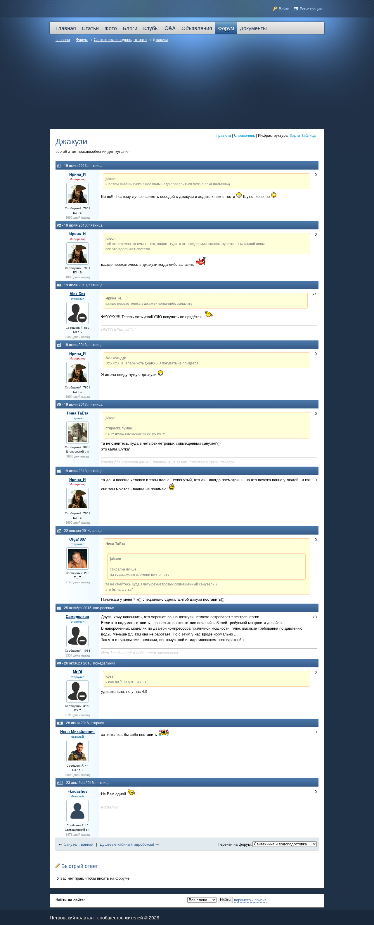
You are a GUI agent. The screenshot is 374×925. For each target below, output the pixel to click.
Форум (82, 39)
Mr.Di (77, 671)
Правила (223, 135)
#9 (59, 663)
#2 (59, 225)
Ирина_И (77, 174)
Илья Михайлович (77, 731)
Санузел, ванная (78, 844)
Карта (295, 135)
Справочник (244, 135)
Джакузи (160, 39)
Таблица (308, 135)
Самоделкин (77, 616)
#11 (60, 782)
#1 (59, 165)
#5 (59, 404)
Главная (63, 39)
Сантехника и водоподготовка (120, 39)
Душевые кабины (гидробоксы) (127, 844)
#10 (60, 722)
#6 (59, 470)
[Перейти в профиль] (77, 201)
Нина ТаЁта (77, 413)
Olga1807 (77, 539)
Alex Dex (77, 293)
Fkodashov (77, 791)
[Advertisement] (187, 86)
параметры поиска (250, 899)
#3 (59, 284)
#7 (59, 530)
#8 (59, 607)
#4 (59, 344)
